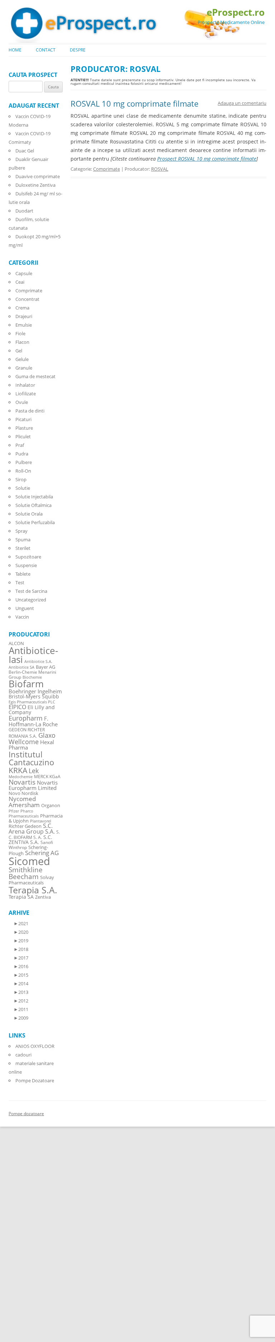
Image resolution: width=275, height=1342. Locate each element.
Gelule (22, 359)
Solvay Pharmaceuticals (31, 880)
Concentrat (27, 299)
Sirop (20, 479)
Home (15, 50)
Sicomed (29, 861)
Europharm (26, 717)
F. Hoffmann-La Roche (33, 721)
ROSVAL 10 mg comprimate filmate (134, 103)
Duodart (24, 211)
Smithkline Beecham (26, 873)
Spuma (22, 539)
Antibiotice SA (21, 667)
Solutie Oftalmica (33, 505)
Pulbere (23, 462)
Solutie (22, 488)
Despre (78, 50)
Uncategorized (30, 599)
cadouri (23, 1054)
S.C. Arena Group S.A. (32, 828)
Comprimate (106, 169)
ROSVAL (159, 169)
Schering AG (42, 853)
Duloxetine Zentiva (35, 185)
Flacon (22, 342)
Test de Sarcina (31, 591)
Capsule (23, 273)
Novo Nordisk (23, 793)
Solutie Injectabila (34, 496)
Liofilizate (25, 393)
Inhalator (25, 385)
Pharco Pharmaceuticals (24, 814)
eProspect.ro (236, 12)
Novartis (22, 781)
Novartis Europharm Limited (33, 785)
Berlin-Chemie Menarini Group (32, 674)
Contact (46, 50)
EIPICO (17, 707)
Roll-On (23, 471)
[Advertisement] (21, 1234)
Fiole (20, 333)
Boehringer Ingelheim (35, 691)
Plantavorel (40, 821)
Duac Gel (24, 150)
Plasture (24, 428)
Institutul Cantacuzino (31, 758)
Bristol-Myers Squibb (34, 696)
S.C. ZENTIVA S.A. (30, 839)
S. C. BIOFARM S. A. (34, 834)
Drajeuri (23, 316)
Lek (34, 770)
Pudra (21, 453)
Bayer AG (45, 667)
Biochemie (32, 677)
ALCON (16, 643)
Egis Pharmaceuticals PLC (32, 701)
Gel (18, 350)
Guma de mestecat (35, 376)
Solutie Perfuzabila (35, 522)
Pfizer (14, 811)
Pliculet (23, 436)
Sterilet (22, 548)
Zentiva (43, 897)
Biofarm (26, 684)
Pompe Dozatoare (34, 1080)
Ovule (21, 402)
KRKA (18, 770)
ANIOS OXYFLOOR (34, 1046)
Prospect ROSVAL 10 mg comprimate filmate (206, 158)
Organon (50, 805)
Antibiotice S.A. (38, 661)
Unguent (24, 608)
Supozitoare (28, 556)
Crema (22, 307)
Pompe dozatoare (26, 1114)
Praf (19, 445)
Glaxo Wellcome (32, 738)
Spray (21, 531)
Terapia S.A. (33, 890)
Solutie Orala (29, 514)
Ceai (19, 282)
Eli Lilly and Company (32, 710)
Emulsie (23, 325)
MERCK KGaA (47, 776)
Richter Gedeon (25, 826)
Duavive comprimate (37, 176)
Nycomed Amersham (24, 802)
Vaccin (22, 617)
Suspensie (26, 565)
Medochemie (21, 776)
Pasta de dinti (29, 411)
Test (19, 582)
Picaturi (23, 419)
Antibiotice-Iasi (33, 655)
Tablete (22, 574)
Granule (23, 368)
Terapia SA (21, 896)
